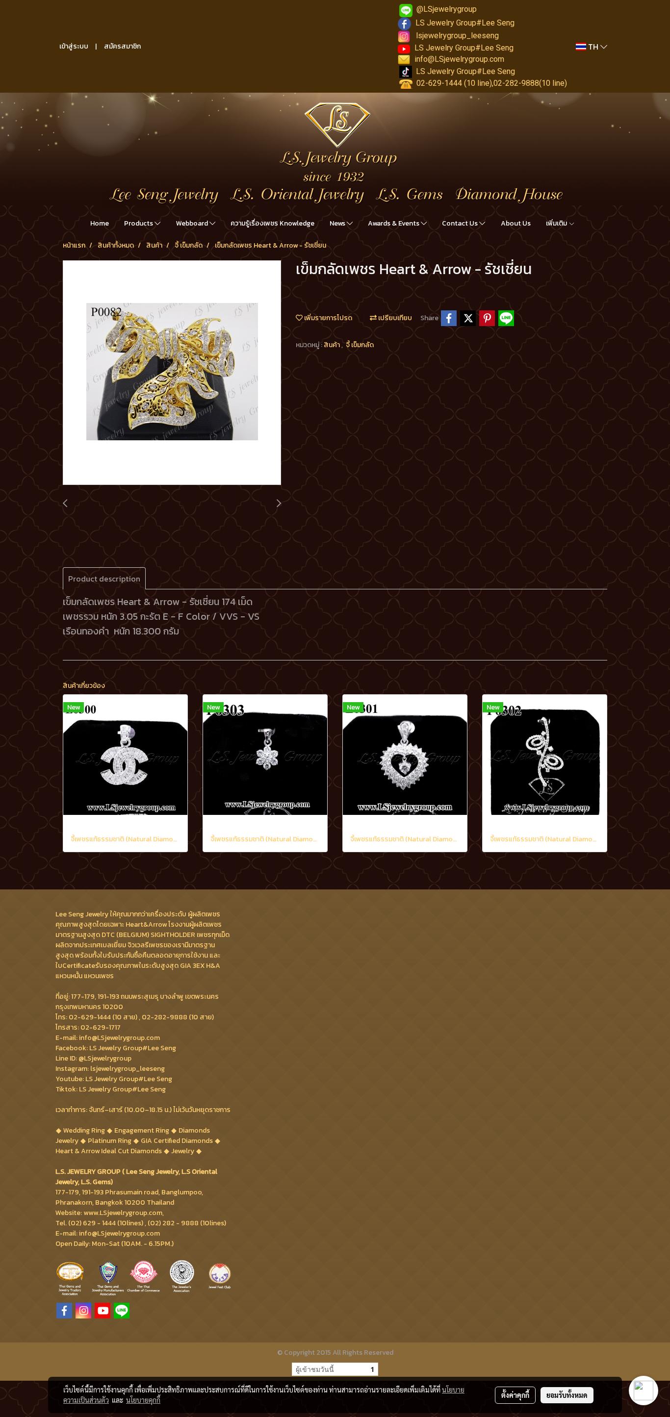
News (338, 223)
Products (139, 223)
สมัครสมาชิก (122, 46)
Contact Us (460, 223)
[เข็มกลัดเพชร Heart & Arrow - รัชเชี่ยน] (172, 373)
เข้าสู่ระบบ (73, 46)
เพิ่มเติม (557, 223)
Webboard (192, 223)
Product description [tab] (104, 578)
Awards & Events (394, 223)
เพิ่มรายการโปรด (327, 318)
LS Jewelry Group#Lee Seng (465, 22)
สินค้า (332, 345)
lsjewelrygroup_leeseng (457, 35)
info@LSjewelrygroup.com (459, 59)
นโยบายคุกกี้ (143, 1399)
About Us (516, 223)
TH (593, 46)
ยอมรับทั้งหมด (567, 1395)
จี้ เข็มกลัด (360, 345)
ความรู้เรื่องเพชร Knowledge (272, 223)
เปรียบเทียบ (394, 318)
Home (99, 223)
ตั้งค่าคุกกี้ (515, 1395)
